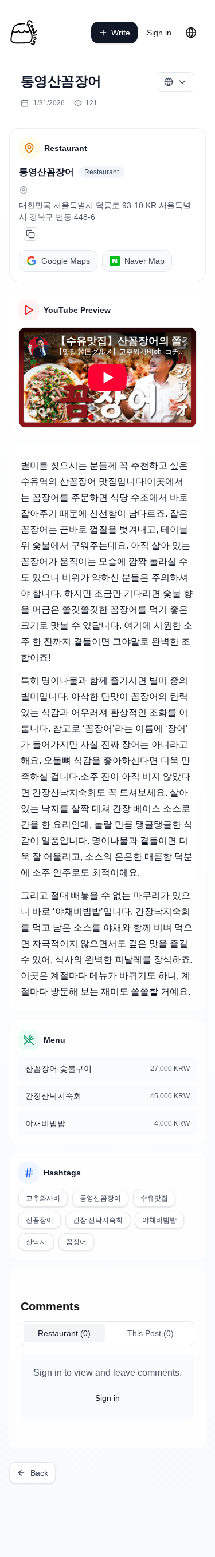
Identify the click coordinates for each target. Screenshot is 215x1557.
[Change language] (191, 32)
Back (39, 1472)
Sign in (159, 32)
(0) (64, 1333)
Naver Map (144, 260)
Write (120, 32)
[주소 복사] (30, 234)
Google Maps (65, 260)
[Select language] (175, 82)
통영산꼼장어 (46, 172)
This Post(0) (150, 1333)
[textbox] (107, 729)
